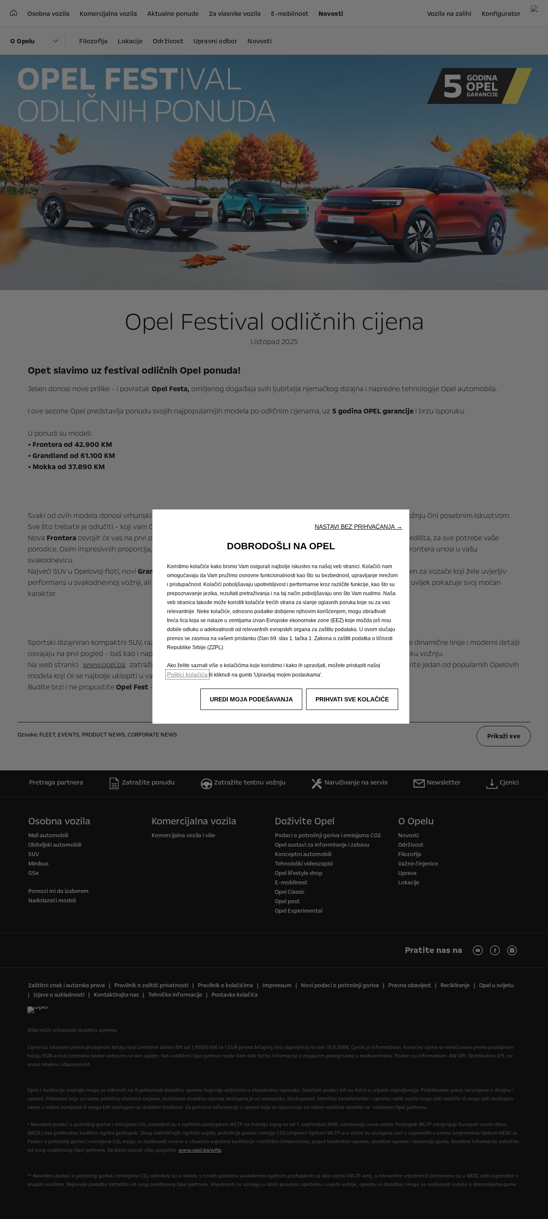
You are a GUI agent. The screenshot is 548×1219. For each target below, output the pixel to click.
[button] (358, 526)
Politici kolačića (187, 674)
